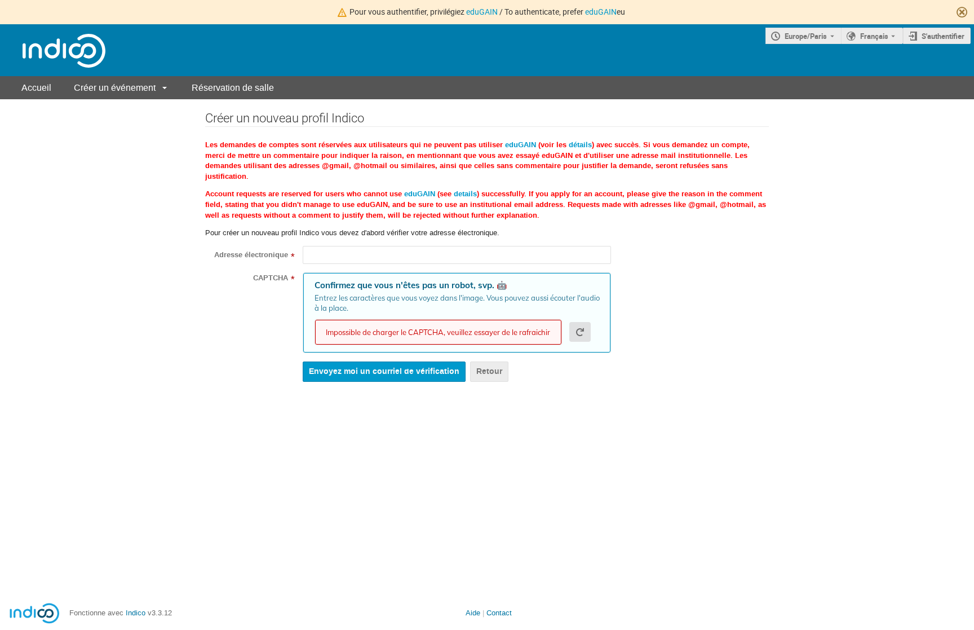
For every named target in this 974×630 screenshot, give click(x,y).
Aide (473, 613)
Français (874, 36)
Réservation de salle (233, 88)
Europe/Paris (806, 36)
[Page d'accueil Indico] (52, 50)
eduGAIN (482, 11)
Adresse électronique (251, 255)
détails (580, 145)
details (465, 194)
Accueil (36, 88)
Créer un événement (115, 88)
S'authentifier (943, 36)
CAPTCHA (270, 278)
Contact (499, 613)
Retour (489, 371)
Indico (135, 613)
